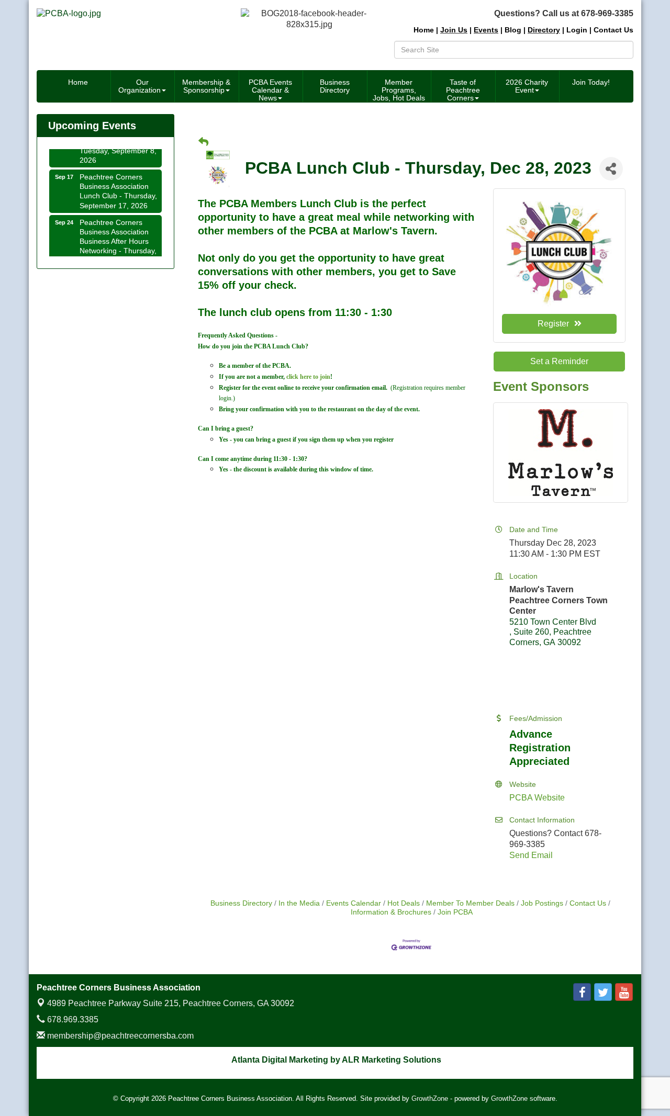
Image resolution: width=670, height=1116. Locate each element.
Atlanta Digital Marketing (279, 1059)
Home (78, 82)
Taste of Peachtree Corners (463, 90)
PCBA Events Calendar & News (270, 90)
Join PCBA (455, 912)
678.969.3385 (71, 1019)
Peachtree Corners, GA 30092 (170, 1003)
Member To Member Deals (470, 903)
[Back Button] (203, 142)
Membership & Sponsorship (206, 86)
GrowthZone (429, 1098)
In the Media (299, 903)
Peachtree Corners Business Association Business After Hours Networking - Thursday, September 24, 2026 (118, 235)
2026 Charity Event (527, 86)
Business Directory (335, 86)
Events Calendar (353, 903)
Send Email (531, 855)
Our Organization (139, 86)
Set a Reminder (559, 361)
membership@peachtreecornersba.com (119, 1035)
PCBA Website (537, 797)
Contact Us (588, 903)
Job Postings (542, 903)
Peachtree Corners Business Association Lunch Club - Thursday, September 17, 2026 (118, 185)
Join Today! (591, 82)
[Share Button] (611, 169)
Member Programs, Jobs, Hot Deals (399, 90)
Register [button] (553, 323)
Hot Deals (403, 903)
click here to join (308, 376)
